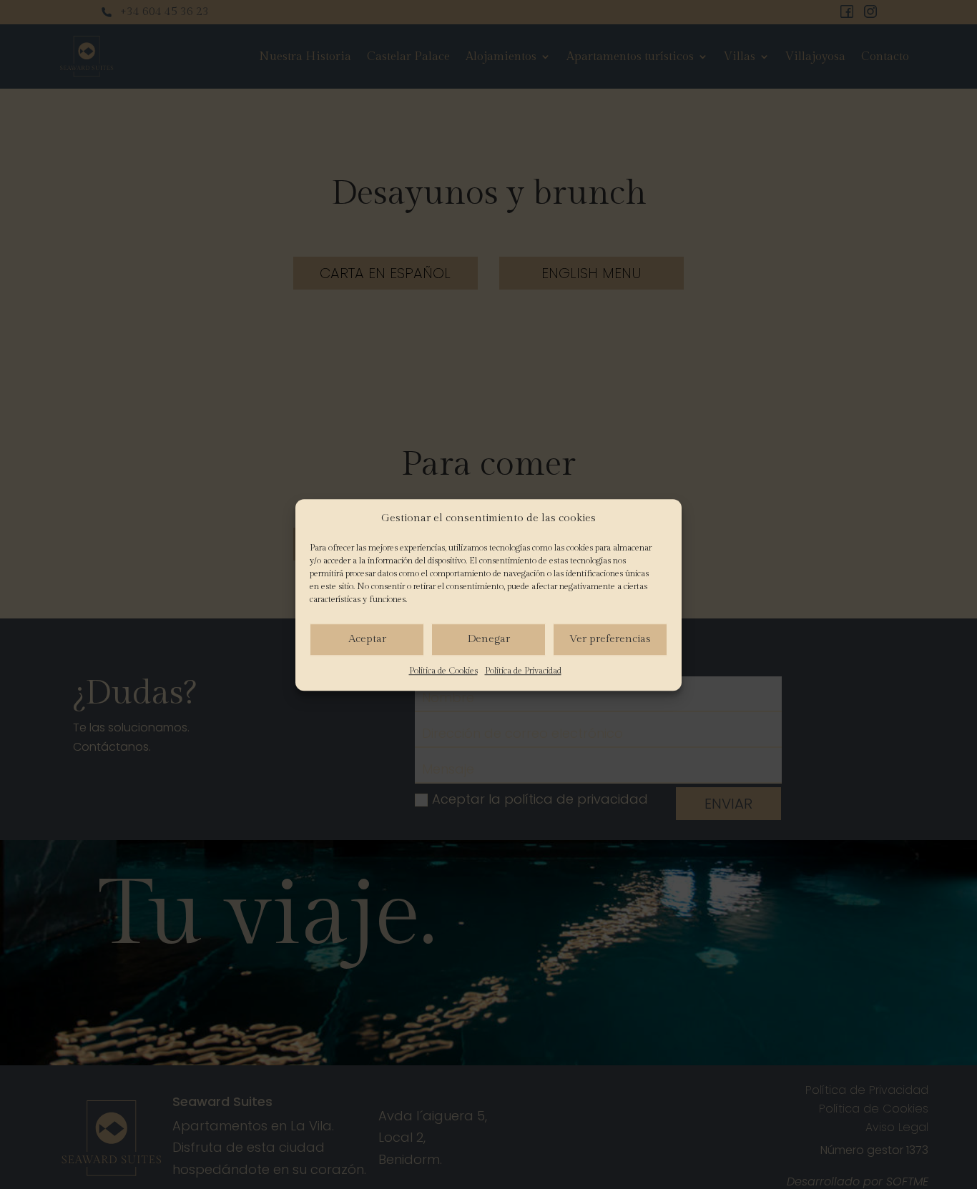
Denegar (489, 639)
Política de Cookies (443, 671)
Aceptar (367, 639)
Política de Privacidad (523, 671)
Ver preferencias (610, 639)
